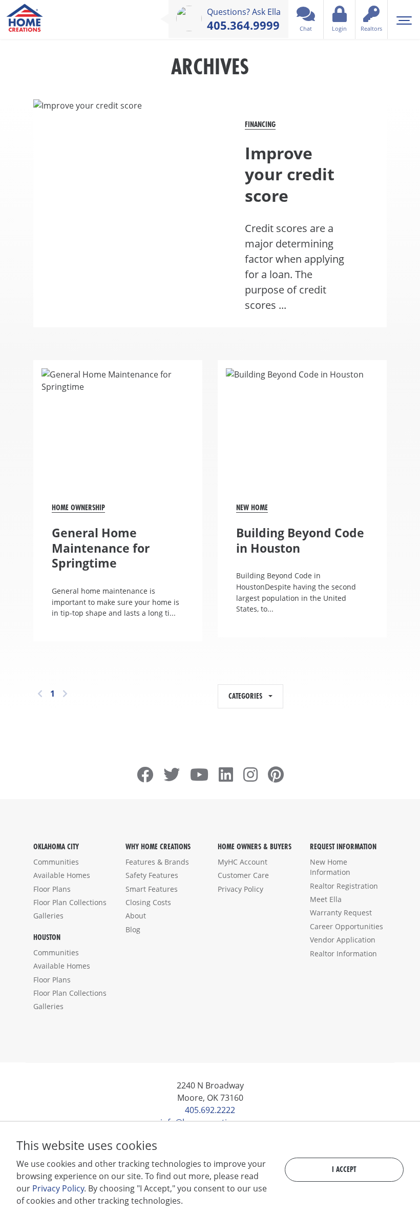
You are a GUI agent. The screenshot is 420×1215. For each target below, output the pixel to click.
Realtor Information (343, 953)
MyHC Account (242, 862)
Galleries (48, 915)
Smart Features (151, 889)
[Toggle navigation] (404, 19)
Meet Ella (326, 899)
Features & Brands (157, 862)
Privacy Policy (240, 889)
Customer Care (243, 875)
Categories (247, 696)
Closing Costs (148, 902)
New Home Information (330, 867)
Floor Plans (52, 889)
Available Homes (61, 875)
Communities (56, 862)
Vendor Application (342, 940)
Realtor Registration (344, 886)
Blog (132, 929)
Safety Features (151, 875)
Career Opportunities (346, 926)
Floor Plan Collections (70, 902)
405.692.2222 (210, 1110)
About (135, 915)
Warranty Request (341, 912)
